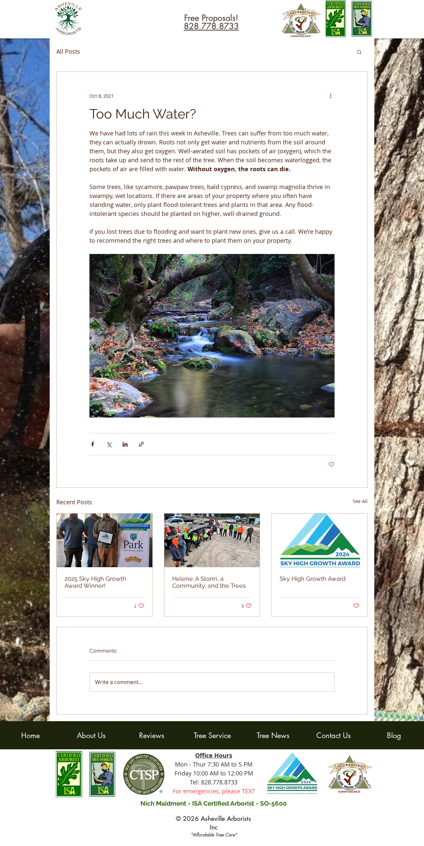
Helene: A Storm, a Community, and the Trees (209, 582)
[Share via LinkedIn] (125, 444)
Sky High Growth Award (312, 578)
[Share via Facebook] (92, 444)
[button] (359, 51)
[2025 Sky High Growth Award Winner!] (104, 540)
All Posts (68, 51)
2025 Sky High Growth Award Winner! (95, 582)
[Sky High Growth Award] (319, 540)
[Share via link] (141, 444)
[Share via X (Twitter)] (109, 444)
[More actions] (331, 96)
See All (360, 501)
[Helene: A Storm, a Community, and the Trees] (212, 540)
